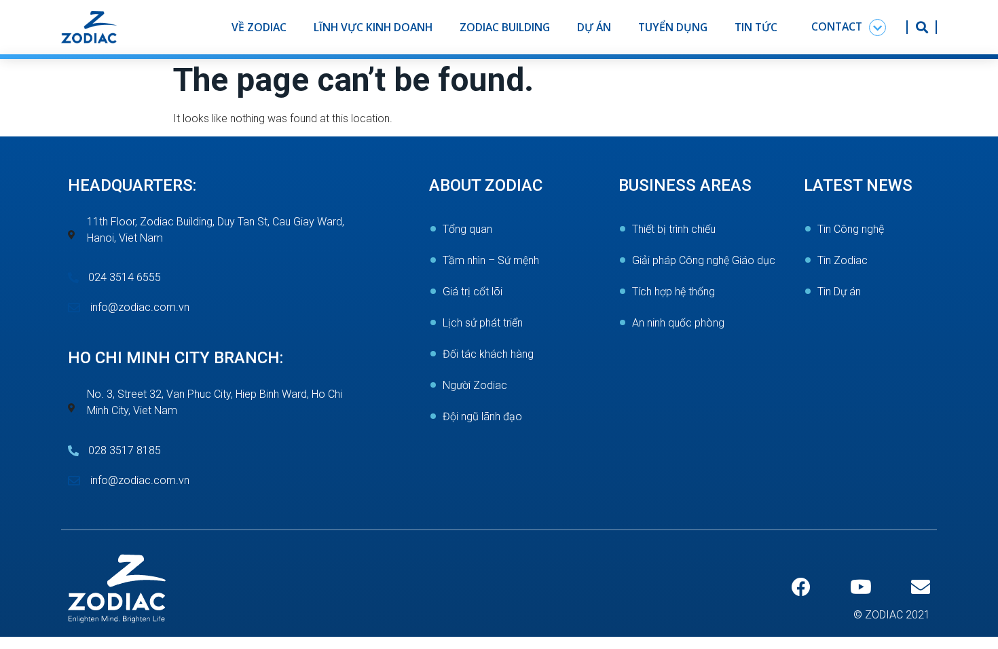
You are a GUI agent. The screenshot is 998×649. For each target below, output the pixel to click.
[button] (848, 27)
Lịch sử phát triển (483, 322)
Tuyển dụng (672, 27)
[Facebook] (801, 587)
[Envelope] (920, 587)
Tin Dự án (839, 291)
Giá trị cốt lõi (472, 291)
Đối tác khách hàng (488, 354)
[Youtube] (860, 587)
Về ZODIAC (259, 27)
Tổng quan (467, 229)
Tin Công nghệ (850, 229)
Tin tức (756, 27)
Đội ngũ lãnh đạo (482, 416)
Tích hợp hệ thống (673, 291)
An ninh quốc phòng (678, 322)
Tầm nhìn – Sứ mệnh (491, 260)
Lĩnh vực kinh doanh (373, 27)
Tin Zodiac (842, 260)
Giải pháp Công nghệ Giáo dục (703, 260)
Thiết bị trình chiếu (674, 229)
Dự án (594, 27)
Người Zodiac (475, 385)
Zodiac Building (505, 27)
